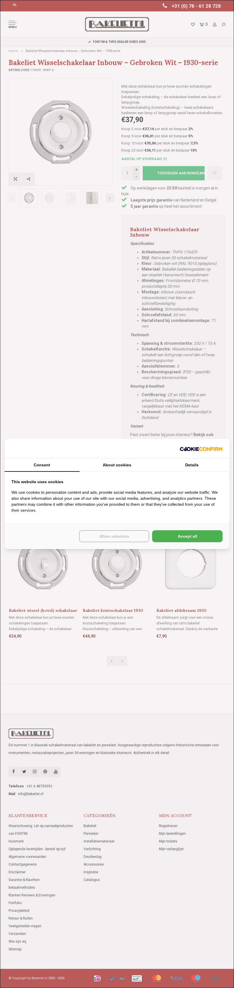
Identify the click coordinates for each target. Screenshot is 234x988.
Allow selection (114, 536)
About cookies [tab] (117, 465)
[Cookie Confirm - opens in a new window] (201, 448)
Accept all (187, 536)
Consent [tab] (42, 465)
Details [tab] (192, 465)
